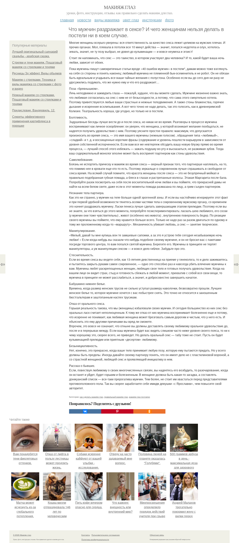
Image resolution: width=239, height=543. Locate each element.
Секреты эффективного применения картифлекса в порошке (31, 121)
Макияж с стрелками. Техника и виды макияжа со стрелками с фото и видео (36, 84)
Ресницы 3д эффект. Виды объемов (37, 73)
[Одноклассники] (149, 411)
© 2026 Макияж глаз (22, 535)
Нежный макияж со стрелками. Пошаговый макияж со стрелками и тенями (36, 99)
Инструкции (152, 19)
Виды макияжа (107, 19)
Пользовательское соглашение (105, 535)
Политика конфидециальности (95, 539)
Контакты (85, 535)
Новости (84, 19)
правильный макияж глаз (116, 396)
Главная (67, 19)
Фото (169, 19)
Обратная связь (157, 535)
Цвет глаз (131, 19)
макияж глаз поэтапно (139, 396)
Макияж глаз (119, 7)
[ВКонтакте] (85, 411)
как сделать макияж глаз (91, 396)
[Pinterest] (117, 411)
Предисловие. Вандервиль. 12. (33, 110)
